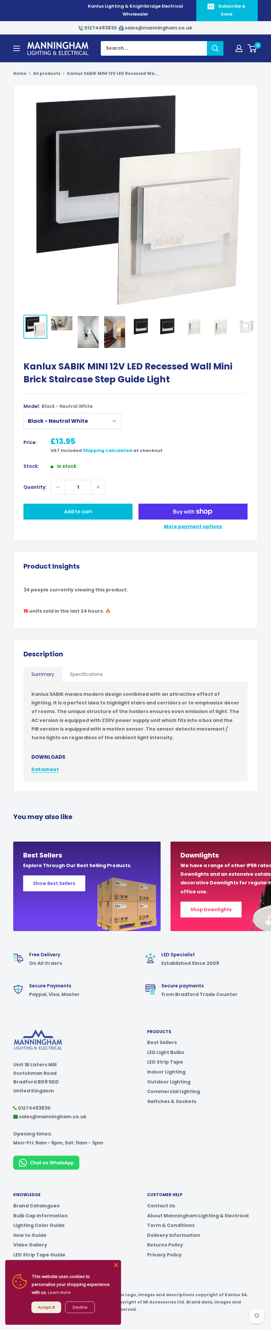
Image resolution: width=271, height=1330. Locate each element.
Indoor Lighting (166, 1072)
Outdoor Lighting (168, 1082)
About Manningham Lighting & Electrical (198, 1215)
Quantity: (35, 487)
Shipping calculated (107, 450)
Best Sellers (162, 1042)
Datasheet (45, 769)
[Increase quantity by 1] (98, 487)
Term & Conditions (171, 1225)
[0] (252, 48)
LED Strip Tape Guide (39, 1254)
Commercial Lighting (173, 1091)
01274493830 (100, 28)
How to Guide (30, 1235)
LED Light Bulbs (165, 1052)
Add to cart (78, 511)
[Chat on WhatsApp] (46, 1160)
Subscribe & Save (232, 10)
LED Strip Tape (165, 1062)
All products (46, 73)
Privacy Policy (164, 1254)
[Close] (116, 1265)
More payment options (193, 526)
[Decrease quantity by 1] (58, 487)
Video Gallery (30, 1245)
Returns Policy (165, 1245)
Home (19, 73)
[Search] (215, 48)
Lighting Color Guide (39, 1225)
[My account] (239, 48)
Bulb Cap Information (40, 1215)
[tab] (42, 674)
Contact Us (161, 1205)
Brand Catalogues (36, 1205)
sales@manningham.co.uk (158, 28)
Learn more (59, 1292)
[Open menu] (16, 48)
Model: (58, 406)
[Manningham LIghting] (38, 1032)
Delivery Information (173, 1235)
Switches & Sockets (171, 1101)
